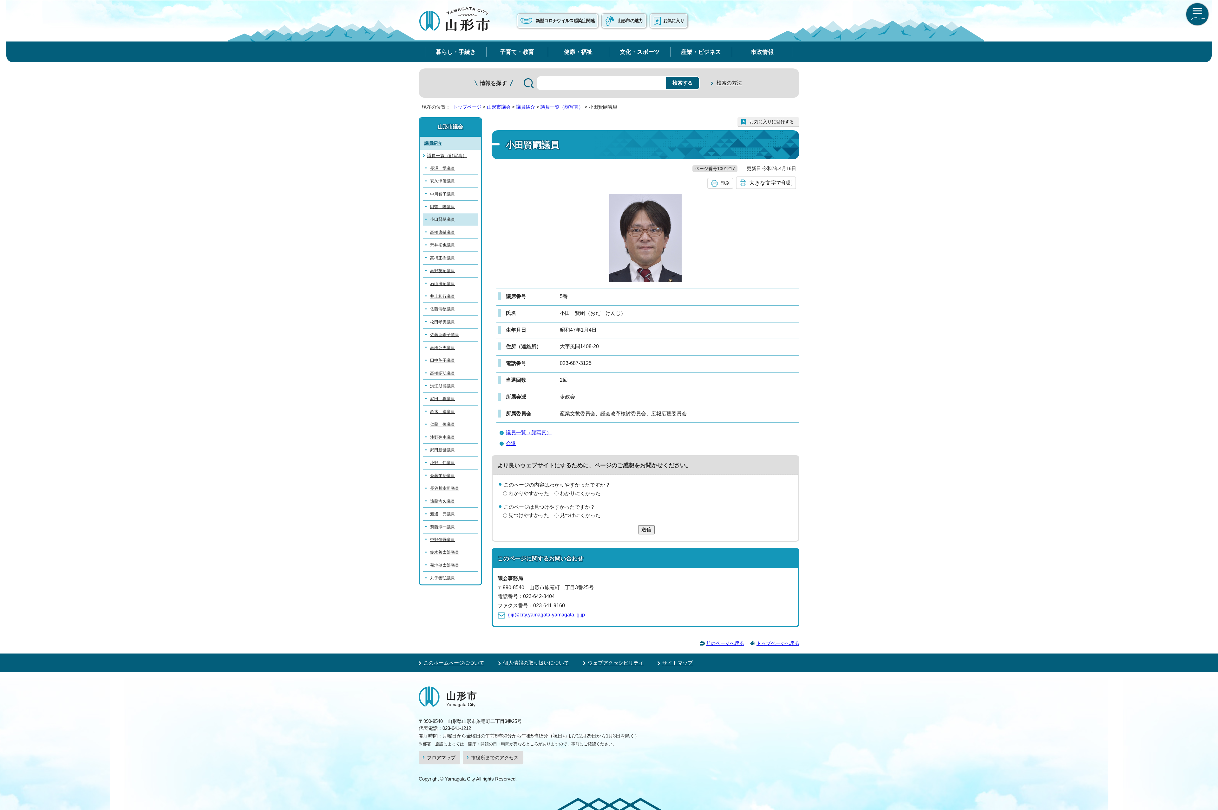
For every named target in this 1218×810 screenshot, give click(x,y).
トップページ (467, 107)
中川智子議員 (442, 194)
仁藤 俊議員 (442, 424)
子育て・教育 (517, 51)
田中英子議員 (442, 360)
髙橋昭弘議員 (442, 373)
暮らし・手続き (456, 51)
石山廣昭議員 (442, 283)
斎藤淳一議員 (442, 527)
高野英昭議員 (442, 270)
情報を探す (493, 83)
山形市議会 (499, 107)
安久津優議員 (442, 181)
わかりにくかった (580, 493)
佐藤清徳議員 (442, 309)
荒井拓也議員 (442, 245)
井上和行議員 (442, 296)
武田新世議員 (442, 450)
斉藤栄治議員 (442, 475)
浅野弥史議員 (442, 437)
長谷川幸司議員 (444, 488)
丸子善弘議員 (442, 578)
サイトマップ (677, 663)
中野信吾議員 (442, 539)
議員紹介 (525, 107)
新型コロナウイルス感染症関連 (565, 20)
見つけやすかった (528, 515)
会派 (511, 443)
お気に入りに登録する (772, 121)
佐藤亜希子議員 (444, 334)
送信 (646, 529)
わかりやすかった (528, 493)
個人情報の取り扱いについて (536, 663)
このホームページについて (453, 663)
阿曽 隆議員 (442, 206)
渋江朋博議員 (442, 386)
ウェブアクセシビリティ (616, 663)
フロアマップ (441, 757)
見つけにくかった (580, 515)
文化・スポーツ (640, 51)
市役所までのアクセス (495, 757)
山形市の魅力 (630, 20)
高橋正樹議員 (442, 258)
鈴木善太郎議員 (444, 552)
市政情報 (762, 51)
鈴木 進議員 (442, 411)
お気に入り (673, 20)
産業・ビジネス (701, 51)
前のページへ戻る (725, 643)
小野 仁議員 (442, 462)
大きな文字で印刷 (770, 183)
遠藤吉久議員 (442, 501)
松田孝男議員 (442, 322)
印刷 (725, 183)
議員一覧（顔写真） (561, 107)
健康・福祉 (578, 51)
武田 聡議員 (442, 398)
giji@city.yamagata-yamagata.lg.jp (546, 614)
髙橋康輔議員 (442, 232)
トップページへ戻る (777, 643)
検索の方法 (729, 83)
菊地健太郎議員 (444, 565)
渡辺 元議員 (442, 514)
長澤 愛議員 (442, 168)
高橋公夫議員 (442, 347)
